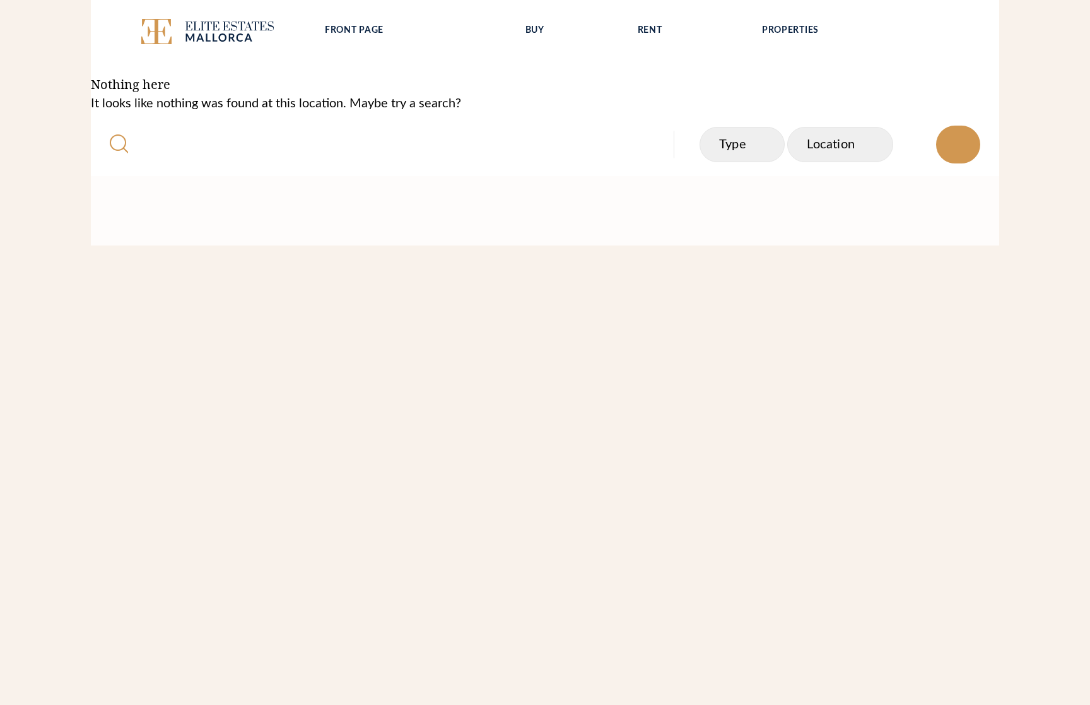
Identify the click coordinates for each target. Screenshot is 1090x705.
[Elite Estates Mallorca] (222, 34)
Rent (650, 30)
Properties (790, 30)
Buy (534, 30)
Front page (354, 30)
